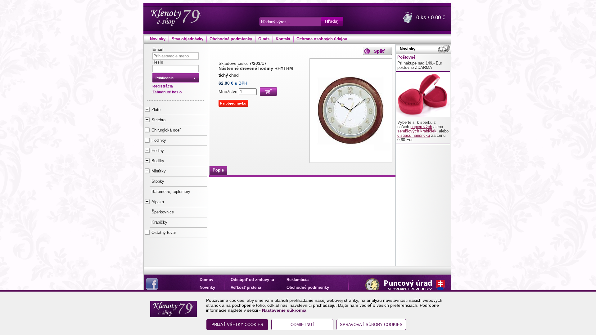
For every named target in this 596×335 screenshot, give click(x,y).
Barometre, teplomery (170, 192)
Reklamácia (298, 280)
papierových (421, 127)
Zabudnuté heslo (167, 92)
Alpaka (157, 202)
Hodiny (157, 151)
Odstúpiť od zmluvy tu (252, 280)
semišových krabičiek (416, 131)
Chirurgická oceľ (166, 130)
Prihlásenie (165, 78)
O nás (263, 39)
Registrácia (162, 86)
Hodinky (158, 140)
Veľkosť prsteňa (246, 287)
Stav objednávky (187, 39)
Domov (206, 280)
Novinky (157, 39)
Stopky (157, 181)
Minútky (158, 171)
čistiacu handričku (413, 135)
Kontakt (283, 39)
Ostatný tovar (163, 232)
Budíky (157, 161)
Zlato (155, 110)
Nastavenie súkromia (284, 310)
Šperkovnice (162, 212)
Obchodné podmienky (231, 39)
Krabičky (159, 222)
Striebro (158, 120)
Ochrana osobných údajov (321, 39)
